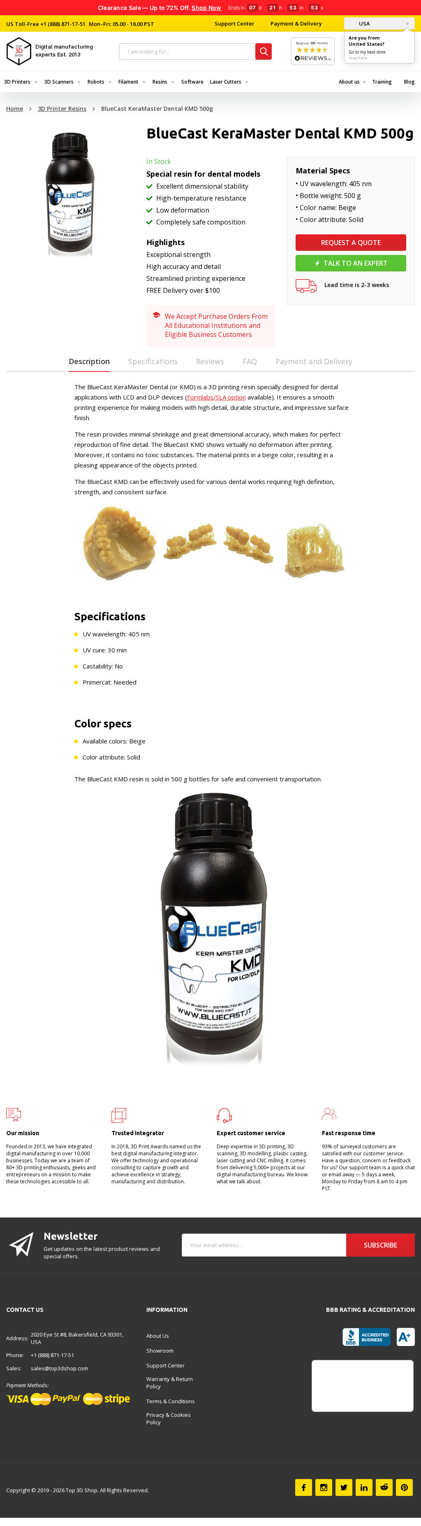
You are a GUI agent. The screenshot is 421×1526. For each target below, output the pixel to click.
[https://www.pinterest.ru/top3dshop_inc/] (404, 1487)
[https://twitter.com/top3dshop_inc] (343, 1487)
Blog (409, 81)
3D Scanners (59, 81)
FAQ (250, 361)
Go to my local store (367, 52)
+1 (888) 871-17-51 (62, 24)
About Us (157, 1335)
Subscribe (380, 1245)
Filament (128, 81)
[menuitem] (20, 81)
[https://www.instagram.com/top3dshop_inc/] (323, 1487)
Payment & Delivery (296, 23)
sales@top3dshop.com (59, 1368)
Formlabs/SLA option (216, 397)
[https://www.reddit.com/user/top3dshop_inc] (384, 1487)
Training (382, 81)
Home (14, 108)
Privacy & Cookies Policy (168, 1418)
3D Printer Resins (62, 108)
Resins (160, 81)
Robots (96, 81)
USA (364, 23)
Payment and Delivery (313, 361)
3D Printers (17, 81)
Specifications (153, 361)
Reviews (210, 361)
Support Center (234, 23)
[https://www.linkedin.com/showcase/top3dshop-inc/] (364, 1487)
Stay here (358, 58)
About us (349, 81)
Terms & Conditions (170, 1401)
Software (192, 81)
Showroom (159, 1350)
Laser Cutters (225, 81)
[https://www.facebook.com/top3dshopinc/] (303, 1487)
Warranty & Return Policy (169, 1382)
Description (89, 361)
